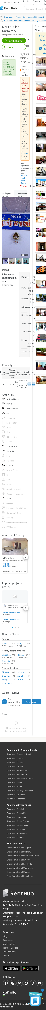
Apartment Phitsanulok (17, 833)
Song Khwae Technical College (21, 643)
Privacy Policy (9, 951)
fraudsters (25, 153)
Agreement (8, 940)
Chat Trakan (7, 675)
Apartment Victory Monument (20, 790)
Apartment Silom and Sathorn (20, 778)
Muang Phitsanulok (36, 17)
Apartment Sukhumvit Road (19, 754)
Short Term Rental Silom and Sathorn (23, 855)
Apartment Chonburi (16, 837)
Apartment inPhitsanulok (15, 17)
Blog (5, 936)
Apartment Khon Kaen (16, 829)
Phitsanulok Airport (21, 654)
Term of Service (10, 947)
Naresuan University (6, 643)
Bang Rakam (21, 675)
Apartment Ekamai (15, 758)
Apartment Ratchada (16, 798)
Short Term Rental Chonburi (19, 871)
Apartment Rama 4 (15, 782)
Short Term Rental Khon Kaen (20, 875)
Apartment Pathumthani (17, 825)
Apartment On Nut (15, 766)
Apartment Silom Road (17, 774)
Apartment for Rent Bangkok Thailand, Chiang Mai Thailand (12, 8)
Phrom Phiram (21, 679)
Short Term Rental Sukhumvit (19, 851)
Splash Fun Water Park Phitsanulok (6, 654)
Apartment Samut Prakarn (18, 821)
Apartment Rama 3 (15, 786)
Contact (7, 955)
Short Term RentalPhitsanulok (17, 20)
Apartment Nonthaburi (16, 816)
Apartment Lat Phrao (16, 794)
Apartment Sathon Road (17, 770)
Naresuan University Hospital (6, 660)
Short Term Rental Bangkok (19, 847)
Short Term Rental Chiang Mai (20, 867)
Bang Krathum (7, 679)
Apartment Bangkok (15, 808)
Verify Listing (9, 943)
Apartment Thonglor (16, 762)
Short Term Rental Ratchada (19, 863)
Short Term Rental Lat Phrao (19, 859)
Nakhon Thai (21, 672)
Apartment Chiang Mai (16, 812)
